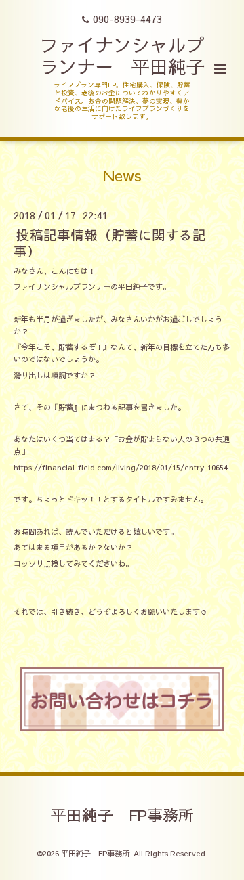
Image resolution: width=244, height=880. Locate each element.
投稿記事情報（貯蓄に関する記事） (110, 242)
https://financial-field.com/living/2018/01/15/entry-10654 (121, 467)
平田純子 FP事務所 (122, 814)
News (122, 174)
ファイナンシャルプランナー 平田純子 (122, 55)
